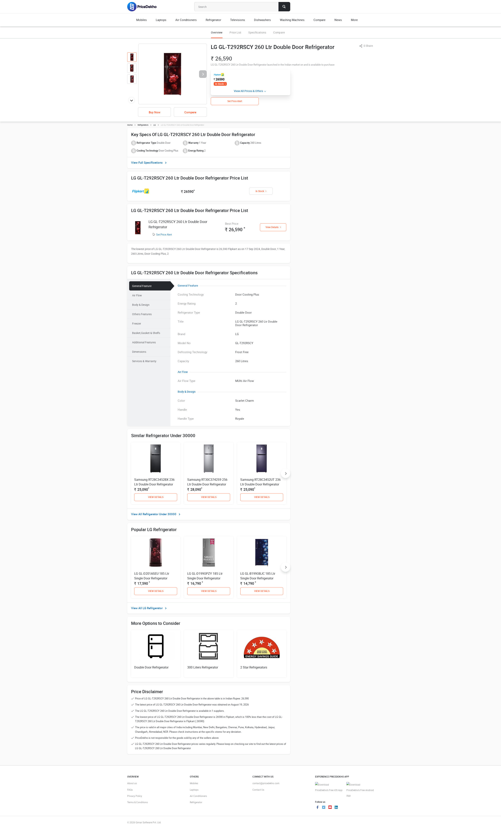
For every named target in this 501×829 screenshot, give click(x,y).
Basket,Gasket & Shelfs (146, 333)
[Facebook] (317, 807)
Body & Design (141, 305)
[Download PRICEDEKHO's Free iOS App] (328, 787)
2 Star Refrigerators (253, 667)
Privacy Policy (134, 795)
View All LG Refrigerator (147, 608)
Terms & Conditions (137, 802)
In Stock (219, 83)
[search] (284, 6)
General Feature (141, 286)
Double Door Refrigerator (151, 667)
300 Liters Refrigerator (202, 667)
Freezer (136, 323)
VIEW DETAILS (155, 497)
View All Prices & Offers (248, 91)
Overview (217, 32)
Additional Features (144, 342)
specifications (257, 32)
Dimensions (139, 352)
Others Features (142, 314)
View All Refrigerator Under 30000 (153, 514)
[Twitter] (323, 807)
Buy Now (154, 112)
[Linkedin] (336, 807)
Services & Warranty (144, 361)
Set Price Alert (164, 234)
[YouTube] (330, 807)
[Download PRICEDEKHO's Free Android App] (360, 790)
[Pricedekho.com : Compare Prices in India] (144, 6)
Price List (235, 32)
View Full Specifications (147, 162)
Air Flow (137, 295)
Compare (279, 32)
